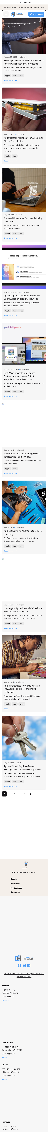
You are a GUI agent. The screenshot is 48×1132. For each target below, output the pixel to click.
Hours (4, 1000)
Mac (21, 75)
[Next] (30, 793)
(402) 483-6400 (8, 1075)
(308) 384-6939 (8, 1054)
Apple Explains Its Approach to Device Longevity (23, 532)
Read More (9, 80)
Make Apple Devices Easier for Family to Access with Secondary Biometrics (24, 62)
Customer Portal (38, 7)
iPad (14, 75)
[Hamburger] (6, 14)
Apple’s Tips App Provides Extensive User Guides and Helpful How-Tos (21, 297)
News (22, 704)
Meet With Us (38, 14)
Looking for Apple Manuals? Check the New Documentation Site (23, 610)
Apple (7, 75)
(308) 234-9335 (8, 996)
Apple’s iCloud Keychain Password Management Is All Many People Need (23, 768)
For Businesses (11, 7)
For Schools (25, 7)
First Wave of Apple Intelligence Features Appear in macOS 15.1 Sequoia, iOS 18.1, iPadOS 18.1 (19, 376)
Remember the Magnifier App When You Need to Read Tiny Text (22, 455)
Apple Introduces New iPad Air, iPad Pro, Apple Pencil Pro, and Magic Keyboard (22, 689)
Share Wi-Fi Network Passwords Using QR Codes (23, 220)
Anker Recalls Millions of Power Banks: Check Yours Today (23, 139)
